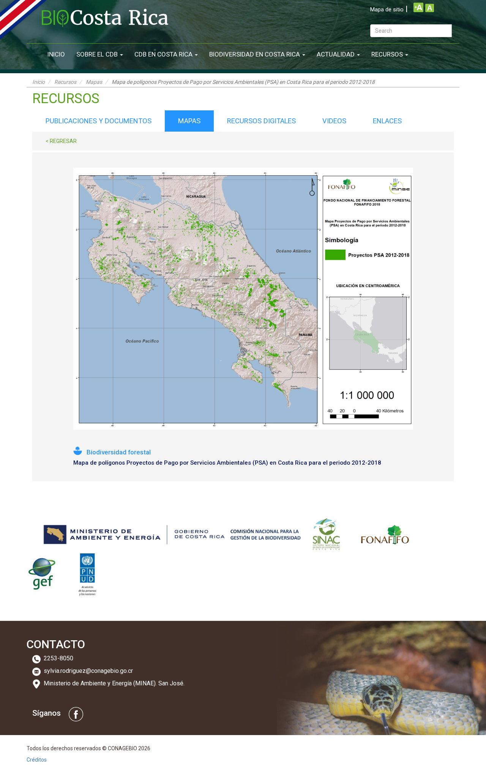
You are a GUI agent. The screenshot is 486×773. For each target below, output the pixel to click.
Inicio (56, 54)
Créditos (37, 760)
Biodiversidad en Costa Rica (255, 54)
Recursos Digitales (261, 121)
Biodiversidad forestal (119, 452)
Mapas (94, 82)
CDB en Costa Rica (164, 54)
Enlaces (387, 121)
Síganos (46, 713)
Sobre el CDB (97, 54)
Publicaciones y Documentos (98, 121)
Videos (334, 121)
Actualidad (336, 54)
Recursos (387, 54)
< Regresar (61, 141)
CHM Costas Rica (105, 18)
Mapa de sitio (387, 9)
